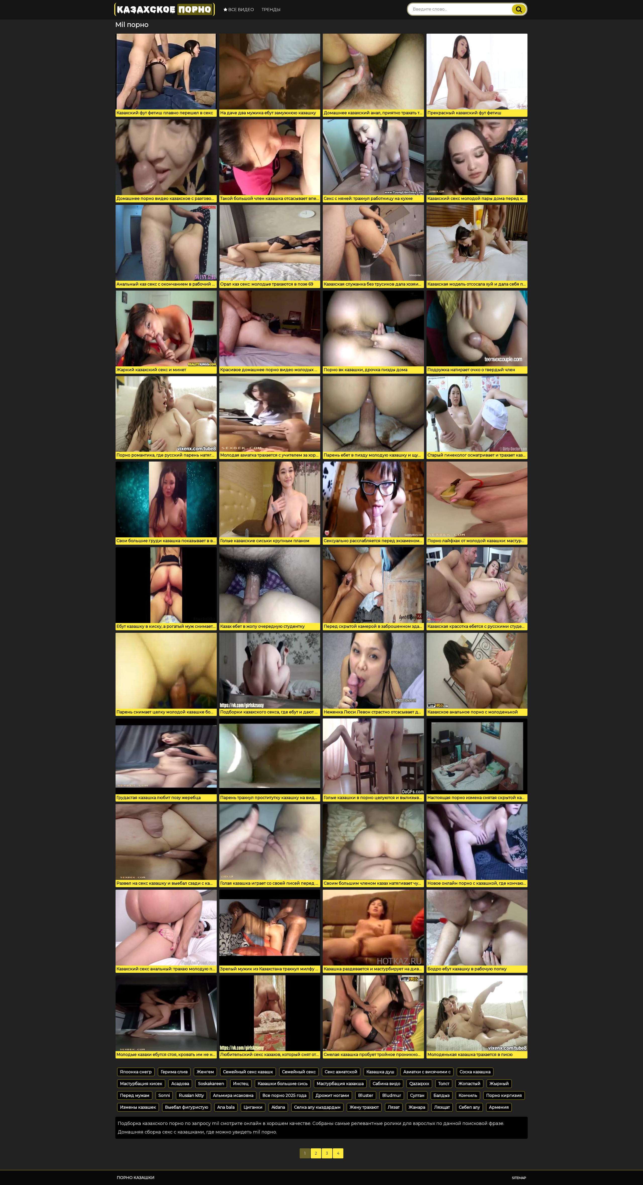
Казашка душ (380, 1071)
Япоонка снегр (136, 1071)
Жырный (499, 1083)
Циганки (253, 1107)
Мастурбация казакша (340, 1083)
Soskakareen (211, 1083)
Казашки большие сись (283, 1083)
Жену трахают (364, 1107)
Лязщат (442, 1107)
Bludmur (391, 1095)
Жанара (417, 1107)
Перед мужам (134, 1095)
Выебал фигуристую (186, 1107)
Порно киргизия (504, 1095)
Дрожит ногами (332, 1095)
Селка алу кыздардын (317, 1107)
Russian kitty (191, 1095)
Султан (417, 1095)
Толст (443, 1083)
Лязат (394, 1107)
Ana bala (226, 1107)
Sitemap (519, 1178)
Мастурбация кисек (141, 1083)
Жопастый (469, 1083)
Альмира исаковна (233, 1095)
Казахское (164, 9)
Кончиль (468, 1095)
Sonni (164, 1095)
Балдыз (442, 1095)
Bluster (365, 1095)
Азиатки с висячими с (427, 1071)
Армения (499, 1107)
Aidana (278, 1107)
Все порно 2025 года (284, 1095)
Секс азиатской (341, 1071)
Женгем (205, 1071)
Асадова (180, 1083)
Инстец (241, 1083)
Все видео (240, 9)
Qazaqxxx (419, 1083)
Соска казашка (475, 1071)
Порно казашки (135, 1177)
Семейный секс (299, 1071)
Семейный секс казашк (248, 1071)
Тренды (271, 9)
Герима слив (174, 1071)
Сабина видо (386, 1083)
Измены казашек (138, 1107)
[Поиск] (519, 9)
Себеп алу (469, 1107)
